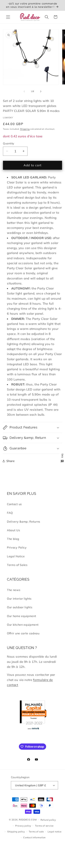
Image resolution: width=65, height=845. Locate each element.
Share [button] (10, 461)
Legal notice (55, 831)
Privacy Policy (17, 547)
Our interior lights (19, 598)
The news (13, 590)
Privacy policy (23, 825)
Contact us (14, 504)
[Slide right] (41, 91)
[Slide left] (24, 91)
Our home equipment (21, 616)
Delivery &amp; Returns (23, 521)
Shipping (24, 129)
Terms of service (44, 825)
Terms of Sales (17, 565)
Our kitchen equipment (23, 624)
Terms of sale (36, 831)
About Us (13, 530)
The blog (13, 539)
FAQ (10, 512)
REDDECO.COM (28, 819)
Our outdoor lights (19, 607)
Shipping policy (16, 831)
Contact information (34, 837)
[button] (8, 17)
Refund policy (48, 819)
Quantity (8, 143)
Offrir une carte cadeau (23, 633)
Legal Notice (16, 556)
